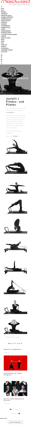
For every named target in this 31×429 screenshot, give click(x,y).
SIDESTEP (3, 36)
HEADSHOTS (4, 13)
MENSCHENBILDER (6, 31)
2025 (2, 10)
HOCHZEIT (4, 24)
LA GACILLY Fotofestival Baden (9, 34)
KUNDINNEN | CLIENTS (7, 50)
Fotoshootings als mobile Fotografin (13, 374)
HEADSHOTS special (6, 15)
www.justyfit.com (10, 112)
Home (2, 8)
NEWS (2, 39)
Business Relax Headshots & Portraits (14, 399)
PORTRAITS (4, 22)
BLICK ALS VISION (5, 38)
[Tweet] (19, 343)
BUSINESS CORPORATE (7, 17)
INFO (2, 43)
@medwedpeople (15, 422)
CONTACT (3, 46)
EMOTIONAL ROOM (6, 32)
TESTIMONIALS (5, 48)
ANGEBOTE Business (6, 18)
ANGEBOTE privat (5, 27)
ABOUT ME (4, 44)
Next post (14, 413)
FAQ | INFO (4, 51)
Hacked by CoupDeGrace (13, 349)
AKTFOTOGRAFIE (5, 25)
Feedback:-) (16, 136)
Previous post (17, 409)
